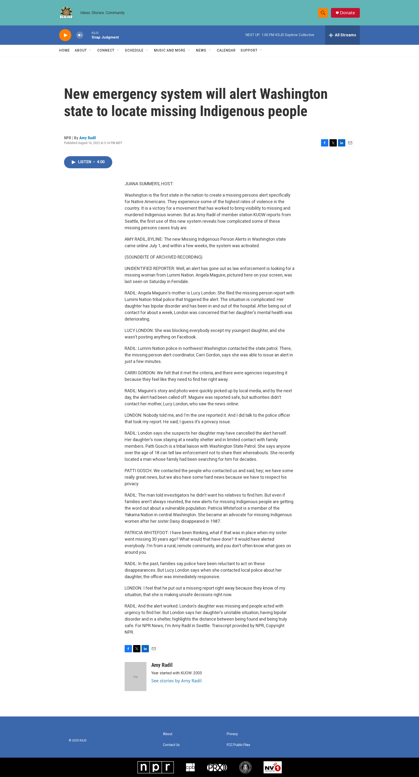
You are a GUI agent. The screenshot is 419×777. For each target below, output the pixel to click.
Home (64, 50)
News (201, 50)
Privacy (232, 734)
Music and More (169, 50)
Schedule (134, 50)
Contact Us (171, 745)
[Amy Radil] (135, 676)
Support (249, 50)
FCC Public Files (238, 745)
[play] (65, 35)
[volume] (80, 35)
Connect (105, 50)
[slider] (87, 35)
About (81, 50)
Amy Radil (87, 137)
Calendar (226, 50)
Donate (347, 12)
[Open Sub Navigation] (90, 50)
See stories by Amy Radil (176, 681)
